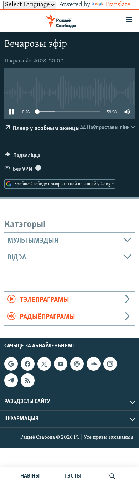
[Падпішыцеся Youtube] (60, 364)
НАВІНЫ (30, 476)
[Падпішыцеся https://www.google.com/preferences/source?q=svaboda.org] (11, 364)
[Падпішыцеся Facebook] (27, 364)
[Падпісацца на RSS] (27, 380)
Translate (117, 5)
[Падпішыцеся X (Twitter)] (44, 364)
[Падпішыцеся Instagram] (110, 364)
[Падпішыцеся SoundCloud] (93, 364)
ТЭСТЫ (72, 476)
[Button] (22, 157)
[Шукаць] (112, 476)
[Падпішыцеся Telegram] (11, 380)
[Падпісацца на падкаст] (77, 364)
